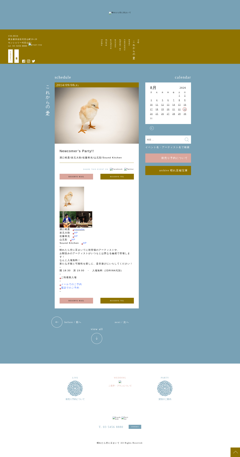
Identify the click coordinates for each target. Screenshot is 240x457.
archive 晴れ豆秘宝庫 (173, 170)
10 (151, 105)
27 (168, 114)
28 (173, 114)
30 (185, 114)
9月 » (184, 128)
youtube (79, 229)
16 (185, 105)
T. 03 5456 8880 (111, 426)
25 (157, 114)
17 (151, 109)
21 (173, 109)
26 (162, 114)
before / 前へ (72, 322)
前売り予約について (174, 158)
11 (157, 105)
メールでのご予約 (71, 284)
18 (157, 109)
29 (179, 114)
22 (179, 109)
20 (168, 109)
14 (173, 105)
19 (162, 109)
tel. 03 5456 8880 (17, 46)
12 (162, 105)
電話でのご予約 (70, 287)
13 (168, 105)
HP (76, 232)
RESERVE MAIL (76, 177)
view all (97, 329)
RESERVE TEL (117, 177)
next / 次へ (122, 322)
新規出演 (17, 56)
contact (10, 56)
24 (151, 114)
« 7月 (152, 128)
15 (179, 105)
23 (185, 109)
